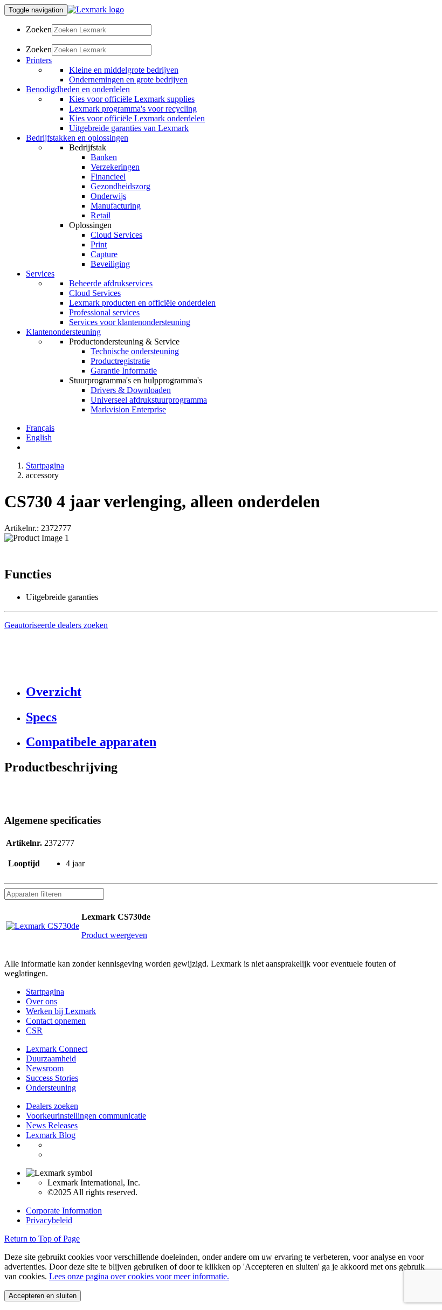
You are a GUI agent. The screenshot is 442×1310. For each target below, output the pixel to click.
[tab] (232, 692)
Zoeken (39, 29)
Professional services (104, 312)
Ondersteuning (51, 1087)
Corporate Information (64, 1210)
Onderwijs (108, 196)
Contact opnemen (56, 1020)
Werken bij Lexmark (61, 1011)
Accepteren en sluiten (43, 1296)
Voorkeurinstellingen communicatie (86, 1115)
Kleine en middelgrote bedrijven (123, 69)
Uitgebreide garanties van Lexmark (129, 128)
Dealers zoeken (52, 1106)
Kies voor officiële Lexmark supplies (132, 99)
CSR (34, 1030)
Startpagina (45, 465)
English (39, 437)
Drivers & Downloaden (131, 390)
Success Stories (52, 1078)
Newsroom (45, 1068)
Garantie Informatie (124, 370)
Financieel (108, 176)
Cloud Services (116, 234)
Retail (100, 215)
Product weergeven (114, 935)
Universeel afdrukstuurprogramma (149, 399)
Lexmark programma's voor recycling (133, 108)
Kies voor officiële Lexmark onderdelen (137, 118)
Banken (104, 157)
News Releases (52, 1125)
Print (99, 244)
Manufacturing (116, 205)
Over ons (41, 1001)
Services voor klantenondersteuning (129, 322)
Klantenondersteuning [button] (63, 331)
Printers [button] (39, 60)
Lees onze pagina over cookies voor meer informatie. (139, 1276)
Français (40, 427)
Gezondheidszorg (120, 186)
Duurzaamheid (51, 1058)
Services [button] (40, 273)
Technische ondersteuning (135, 351)
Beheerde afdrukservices (111, 283)
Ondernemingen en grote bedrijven (128, 79)
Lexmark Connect (56, 1048)
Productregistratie (120, 361)
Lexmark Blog (50, 1135)
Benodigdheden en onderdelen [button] (78, 89)
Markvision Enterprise (128, 409)
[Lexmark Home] (95, 9)
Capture (104, 254)
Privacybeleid (49, 1220)
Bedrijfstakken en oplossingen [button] (77, 137)
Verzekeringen (115, 166)
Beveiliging (110, 263)
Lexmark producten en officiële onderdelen (142, 302)
